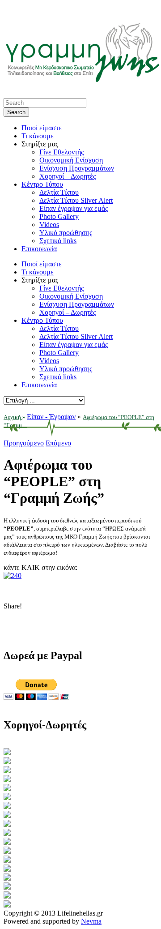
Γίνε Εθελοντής (61, 152)
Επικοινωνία (39, 249)
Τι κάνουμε (37, 136)
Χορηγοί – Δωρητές (67, 176)
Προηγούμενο (24, 443)
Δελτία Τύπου (59, 192)
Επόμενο (58, 443)
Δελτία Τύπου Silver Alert (76, 200)
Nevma (91, 921)
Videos (49, 224)
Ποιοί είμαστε (41, 128)
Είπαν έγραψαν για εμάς (73, 208)
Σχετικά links (57, 240)
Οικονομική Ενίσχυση (71, 160)
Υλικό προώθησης (65, 232)
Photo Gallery (59, 216)
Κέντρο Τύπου (42, 184)
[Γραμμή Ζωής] (82, 80)
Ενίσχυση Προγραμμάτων (76, 168)
